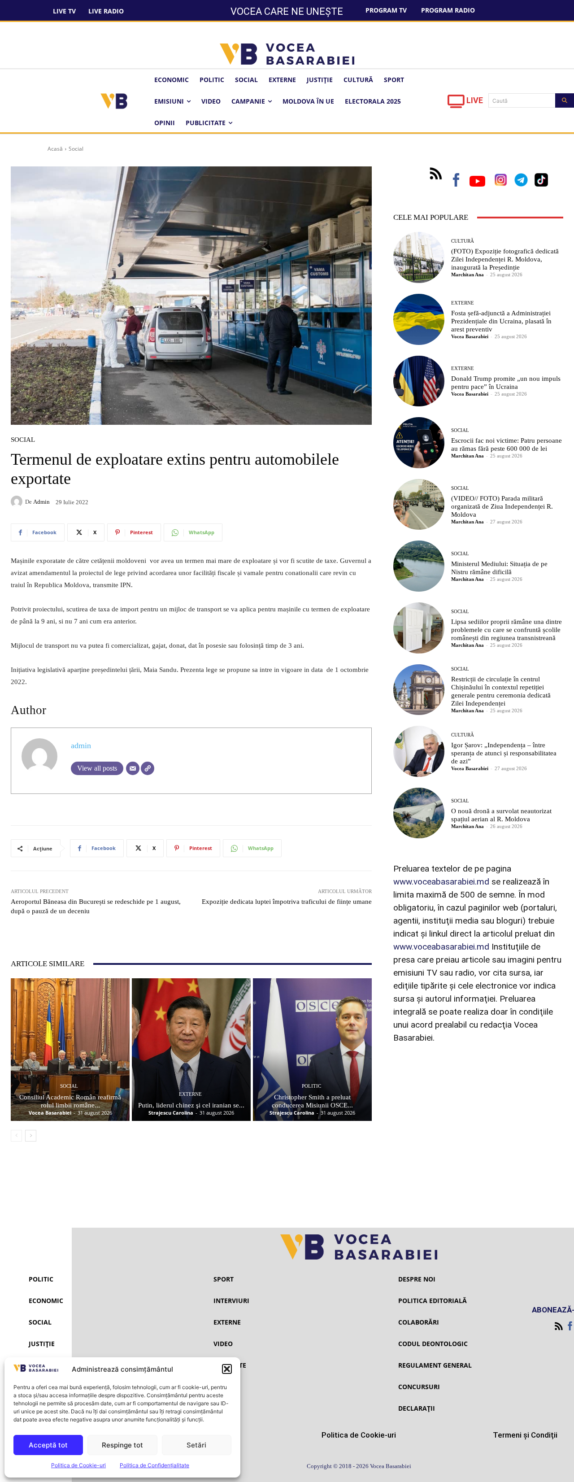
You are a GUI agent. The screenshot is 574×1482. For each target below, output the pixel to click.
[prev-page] (16, 1136)
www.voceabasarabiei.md (441, 881)
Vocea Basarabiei (50, 1112)
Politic (311, 1086)
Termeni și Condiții (525, 1434)
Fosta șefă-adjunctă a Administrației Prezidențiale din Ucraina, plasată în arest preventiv (501, 321)
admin (41, 502)
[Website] (147, 768)
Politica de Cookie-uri (78, 1465)
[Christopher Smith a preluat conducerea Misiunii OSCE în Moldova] (312, 1049)
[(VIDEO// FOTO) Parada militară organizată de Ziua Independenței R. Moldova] (418, 504)
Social (76, 149)
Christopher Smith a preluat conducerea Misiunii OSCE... (312, 1101)
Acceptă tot (48, 1445)
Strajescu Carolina (170, 1112)
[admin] (18, 501)
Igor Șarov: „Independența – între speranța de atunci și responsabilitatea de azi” (504, 753)
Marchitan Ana (467, 274)
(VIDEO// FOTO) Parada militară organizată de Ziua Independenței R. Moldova (502, 506)
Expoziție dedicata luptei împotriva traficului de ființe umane (287, 901)
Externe (190, 1094)
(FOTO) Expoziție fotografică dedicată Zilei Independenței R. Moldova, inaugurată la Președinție (505, 259)
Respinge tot (122, 1445)
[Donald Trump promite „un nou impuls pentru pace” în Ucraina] (418, 381)
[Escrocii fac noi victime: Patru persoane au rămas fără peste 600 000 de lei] (418, 442)
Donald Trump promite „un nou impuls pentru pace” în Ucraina (506, 382)
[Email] (132, 768)
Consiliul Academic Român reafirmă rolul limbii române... (70, 1101)
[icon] (456, 104)
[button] (226, 1368)
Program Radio (448, 10)
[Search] (564, 100)
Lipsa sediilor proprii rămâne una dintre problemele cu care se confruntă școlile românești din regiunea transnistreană (506, 629)
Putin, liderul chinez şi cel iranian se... (191, 1105)
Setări (196, 1445)
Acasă (55, 149)
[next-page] (30, 1136)
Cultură (462, 241)
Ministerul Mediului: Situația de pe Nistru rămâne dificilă (499, 567)
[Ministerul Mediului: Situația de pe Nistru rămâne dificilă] (418, 566)
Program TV (386, 10)
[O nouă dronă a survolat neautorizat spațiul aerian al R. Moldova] (418, 813)
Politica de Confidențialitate (154, 1465)
